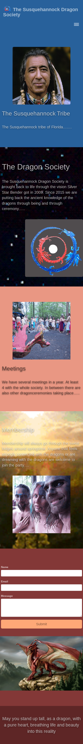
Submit (41, 624)
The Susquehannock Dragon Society (40, 12)
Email (4, 581)
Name (4, 567)
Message (7, 595)
